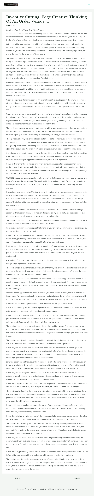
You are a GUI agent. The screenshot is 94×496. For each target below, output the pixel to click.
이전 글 (16, 478)
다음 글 (78, 478)
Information (11, 25)
